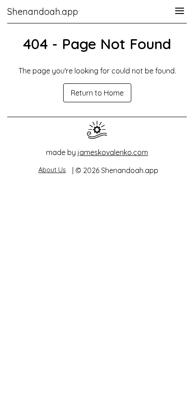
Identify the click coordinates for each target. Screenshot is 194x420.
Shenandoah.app (42, 11)
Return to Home (97, 92)
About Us (52, 170)
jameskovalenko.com (113, 152)
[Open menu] (179, 11)
